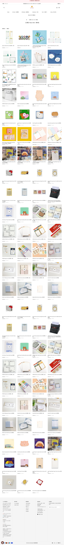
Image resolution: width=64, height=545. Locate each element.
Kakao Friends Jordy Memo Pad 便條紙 (23, 103)
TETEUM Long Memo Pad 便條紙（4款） (38, 65)
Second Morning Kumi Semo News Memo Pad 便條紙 (24, 85)
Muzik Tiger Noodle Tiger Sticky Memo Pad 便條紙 (54, 85)
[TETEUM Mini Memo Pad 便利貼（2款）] (40, 250)
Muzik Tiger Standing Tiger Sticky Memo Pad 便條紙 (40, 104)
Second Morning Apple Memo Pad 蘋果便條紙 (39, 490)
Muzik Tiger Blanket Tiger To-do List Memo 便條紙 (55, 472)
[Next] (61, 1)
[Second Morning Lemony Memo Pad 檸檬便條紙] (24, 482)
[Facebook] (3, 3)
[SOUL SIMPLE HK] (32, 8)
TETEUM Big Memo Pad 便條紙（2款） (8, 258)
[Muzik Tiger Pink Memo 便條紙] (24, 463)
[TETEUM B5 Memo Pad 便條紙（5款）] (24, 250)
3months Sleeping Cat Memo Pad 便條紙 (8, 277)
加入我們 (39, 3)
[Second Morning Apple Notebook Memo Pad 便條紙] (9, 173)
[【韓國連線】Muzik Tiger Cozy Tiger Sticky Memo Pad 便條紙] (24, 153)
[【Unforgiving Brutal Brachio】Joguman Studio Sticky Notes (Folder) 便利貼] (40, 37)
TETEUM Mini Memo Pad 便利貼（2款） (38, 258)
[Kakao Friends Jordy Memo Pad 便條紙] (24, 95)
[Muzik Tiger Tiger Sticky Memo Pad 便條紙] (24, 444)
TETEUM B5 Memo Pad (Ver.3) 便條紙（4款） (24, 239)
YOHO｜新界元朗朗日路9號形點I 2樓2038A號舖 (7, 525)
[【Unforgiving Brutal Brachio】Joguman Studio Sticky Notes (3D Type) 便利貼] (24, 57)
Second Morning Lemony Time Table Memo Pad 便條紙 (55, 182)
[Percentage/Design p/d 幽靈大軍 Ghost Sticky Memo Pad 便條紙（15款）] (9, 76)
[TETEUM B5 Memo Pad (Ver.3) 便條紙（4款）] (24, 231)
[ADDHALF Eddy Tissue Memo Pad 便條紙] (9, 95)
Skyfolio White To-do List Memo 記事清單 (39, 297)
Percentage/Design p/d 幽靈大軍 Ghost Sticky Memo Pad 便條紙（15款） (9, 85)
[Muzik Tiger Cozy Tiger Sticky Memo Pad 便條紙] (40, 444)
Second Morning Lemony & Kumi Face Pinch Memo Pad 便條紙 (24, 182)
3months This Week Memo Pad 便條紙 (53, 277)
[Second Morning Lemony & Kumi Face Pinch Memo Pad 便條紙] (24, 173)
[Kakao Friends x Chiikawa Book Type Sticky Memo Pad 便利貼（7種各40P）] (9, 134)
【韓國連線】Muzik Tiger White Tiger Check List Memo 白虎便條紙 (39, 162)
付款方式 (27, 508)
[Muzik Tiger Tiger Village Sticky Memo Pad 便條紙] (55, 95)
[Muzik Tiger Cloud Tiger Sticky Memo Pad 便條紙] (9, 463)
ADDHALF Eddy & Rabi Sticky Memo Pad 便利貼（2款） (39, 220)
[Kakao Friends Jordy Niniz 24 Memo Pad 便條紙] (9, 444)
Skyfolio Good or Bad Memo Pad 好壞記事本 (54, 297)
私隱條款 (27, 511)
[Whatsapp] (41, 514)
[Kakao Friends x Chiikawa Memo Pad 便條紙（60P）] (24, 134)
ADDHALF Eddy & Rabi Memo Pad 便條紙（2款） (54, 220)
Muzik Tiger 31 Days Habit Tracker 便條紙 (8, 219)
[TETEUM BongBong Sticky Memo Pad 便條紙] (55, 57)
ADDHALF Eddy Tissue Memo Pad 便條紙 (8, 103)
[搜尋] (4, 8)
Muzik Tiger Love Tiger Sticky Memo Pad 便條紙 (24, 123)
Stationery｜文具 (35, 12)
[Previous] (3, 1)
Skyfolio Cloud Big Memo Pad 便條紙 (22, 297)
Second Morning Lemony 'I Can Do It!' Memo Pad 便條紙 (9, 201)
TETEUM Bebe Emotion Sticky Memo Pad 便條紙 (55, 239)
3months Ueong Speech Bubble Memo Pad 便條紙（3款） (55, 259)
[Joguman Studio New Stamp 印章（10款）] (24, 37)
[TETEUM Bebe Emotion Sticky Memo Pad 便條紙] (55, 231)
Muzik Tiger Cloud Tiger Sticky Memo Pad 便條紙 (9, 472)
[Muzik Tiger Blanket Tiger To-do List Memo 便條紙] (55, 463)
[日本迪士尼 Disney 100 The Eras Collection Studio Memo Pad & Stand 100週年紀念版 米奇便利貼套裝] (55, 192)
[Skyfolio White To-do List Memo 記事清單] (40, 289)
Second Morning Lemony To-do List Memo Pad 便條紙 (24, 201)
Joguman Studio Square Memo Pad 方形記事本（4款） (9, 65)
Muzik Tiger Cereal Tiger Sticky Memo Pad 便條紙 (24, 220)
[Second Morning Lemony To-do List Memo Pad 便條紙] (24, 192)
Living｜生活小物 (53, 12)
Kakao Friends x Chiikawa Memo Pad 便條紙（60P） (23, 143)
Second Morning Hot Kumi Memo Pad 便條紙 (54, 123)
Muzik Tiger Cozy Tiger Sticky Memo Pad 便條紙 (39, 452)
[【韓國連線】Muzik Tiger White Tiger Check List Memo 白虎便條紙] (40, 153)
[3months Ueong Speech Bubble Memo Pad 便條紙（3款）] (55, 250)
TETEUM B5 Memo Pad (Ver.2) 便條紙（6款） (39, 239)
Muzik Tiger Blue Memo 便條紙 (37, 123)
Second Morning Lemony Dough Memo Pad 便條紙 (39, 182)
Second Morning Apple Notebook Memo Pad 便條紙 (9, 182)
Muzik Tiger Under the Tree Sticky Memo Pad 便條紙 (8, 123)
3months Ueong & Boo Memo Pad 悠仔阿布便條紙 (9, 491)
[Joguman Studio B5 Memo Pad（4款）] (55, 37)
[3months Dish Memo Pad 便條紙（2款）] (40, 269)
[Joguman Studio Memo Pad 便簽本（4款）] (9, 37)
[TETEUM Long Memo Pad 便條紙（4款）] (40, 57)
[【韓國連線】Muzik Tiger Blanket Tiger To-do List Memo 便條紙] (55, 153)
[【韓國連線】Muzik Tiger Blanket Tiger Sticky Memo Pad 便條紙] (9, 153)
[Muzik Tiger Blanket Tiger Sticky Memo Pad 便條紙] (55, 444)
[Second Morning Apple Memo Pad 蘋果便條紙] (40, 482)
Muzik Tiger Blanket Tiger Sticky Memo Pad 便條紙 (54, 452)
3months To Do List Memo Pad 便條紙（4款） (24, 277)
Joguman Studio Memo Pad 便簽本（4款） (8, 45)
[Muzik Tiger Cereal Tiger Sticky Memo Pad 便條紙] (24, 211)
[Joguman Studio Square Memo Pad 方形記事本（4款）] (9, 57)
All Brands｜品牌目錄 (25, 12)
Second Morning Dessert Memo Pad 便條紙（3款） (39, 201)
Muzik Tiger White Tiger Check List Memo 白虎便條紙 (39, 472)
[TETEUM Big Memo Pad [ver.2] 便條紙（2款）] (40, 134)
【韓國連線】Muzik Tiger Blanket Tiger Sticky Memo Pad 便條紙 (9, 162)
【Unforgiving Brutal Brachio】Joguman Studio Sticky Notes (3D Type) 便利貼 (24, 65)
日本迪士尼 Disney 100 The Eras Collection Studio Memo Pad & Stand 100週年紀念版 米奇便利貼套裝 (55, 201)
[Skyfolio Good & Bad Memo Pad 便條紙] (9, 289)
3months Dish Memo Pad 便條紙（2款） (38, 277)
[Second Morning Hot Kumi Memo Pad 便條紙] (55, 115)
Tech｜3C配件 (44, 12)
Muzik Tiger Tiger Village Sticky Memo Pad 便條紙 (54, 104)
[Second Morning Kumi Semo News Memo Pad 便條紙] (24, 76)
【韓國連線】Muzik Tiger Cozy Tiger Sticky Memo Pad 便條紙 (23, 162)
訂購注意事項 (28, 503)
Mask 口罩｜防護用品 (31, 15)
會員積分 (27, 509)
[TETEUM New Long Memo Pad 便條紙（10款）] (55, 134)
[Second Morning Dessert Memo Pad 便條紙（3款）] (40, 192)
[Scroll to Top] (62, 540)
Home (8, 12)
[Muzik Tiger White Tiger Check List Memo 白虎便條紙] (40, 463)
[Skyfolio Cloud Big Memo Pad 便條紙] (24, 289)
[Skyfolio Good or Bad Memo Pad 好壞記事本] (55, 289)
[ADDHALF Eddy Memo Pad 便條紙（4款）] (9, 231)
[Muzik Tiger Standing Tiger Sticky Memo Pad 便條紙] (40, 95)
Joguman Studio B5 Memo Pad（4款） (53, 45)
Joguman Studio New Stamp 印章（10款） (23, 45)
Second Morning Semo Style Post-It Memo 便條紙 (39, 85)
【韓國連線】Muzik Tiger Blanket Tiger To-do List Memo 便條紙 (54, 162)
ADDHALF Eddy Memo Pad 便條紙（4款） (8, 239)
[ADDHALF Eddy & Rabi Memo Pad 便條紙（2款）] (55, 211)
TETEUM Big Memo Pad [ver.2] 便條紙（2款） (39, 142)
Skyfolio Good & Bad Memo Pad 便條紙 (8, 297)
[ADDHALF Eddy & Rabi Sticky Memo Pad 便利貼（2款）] (40, 211)
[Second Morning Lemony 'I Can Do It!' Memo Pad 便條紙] (9, 192)
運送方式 (27, 506)
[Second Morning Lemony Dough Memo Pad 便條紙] (40, 173)
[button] (59, 7)
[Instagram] (39, 514)
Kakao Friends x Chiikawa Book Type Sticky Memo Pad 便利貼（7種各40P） (8, 143)
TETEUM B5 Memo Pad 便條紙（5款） (23, 258)
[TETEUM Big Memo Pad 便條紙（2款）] (9, 250)
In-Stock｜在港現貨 (15, 12)
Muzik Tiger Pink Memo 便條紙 (22, 471)
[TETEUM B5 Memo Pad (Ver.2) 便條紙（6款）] (40, 231)
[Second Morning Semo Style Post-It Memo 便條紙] (40, 76)
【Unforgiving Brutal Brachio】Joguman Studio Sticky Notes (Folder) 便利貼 (39, 46)
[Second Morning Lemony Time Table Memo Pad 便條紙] (55, 173)
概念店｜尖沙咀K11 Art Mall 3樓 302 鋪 (6, 520)
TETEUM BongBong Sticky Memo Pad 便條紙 (54, 65)
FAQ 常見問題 (16, 503)
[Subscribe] (60, 507)
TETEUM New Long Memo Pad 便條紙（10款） (54, 142)
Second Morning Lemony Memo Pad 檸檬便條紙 (24, 491)
